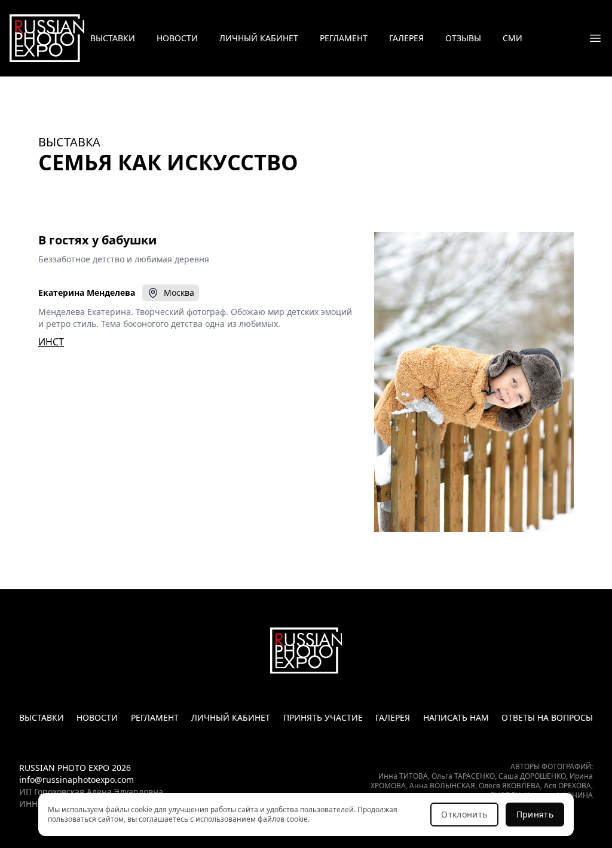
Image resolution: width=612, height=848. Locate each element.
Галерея (406, 38)
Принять (534, 814)
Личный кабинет (258, 38)
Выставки (112, 38)
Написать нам (456, 717)
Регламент (344, 38)
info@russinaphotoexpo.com (76, 779)
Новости (177, 38)
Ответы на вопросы (547, 717)
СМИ (512, 38)
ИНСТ (51, 341)
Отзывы (463, 38)
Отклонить (464, 814)
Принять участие (323, 717)
